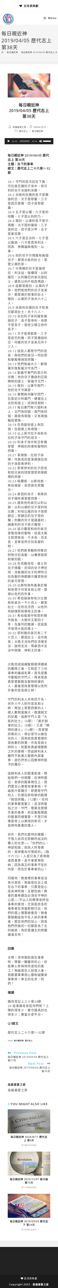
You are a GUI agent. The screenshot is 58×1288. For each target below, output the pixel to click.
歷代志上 (23, 131)
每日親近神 (37, 131)
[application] (29, 141)
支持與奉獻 (31, 6)
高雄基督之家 (19, 127)
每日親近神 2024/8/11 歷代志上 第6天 (29, 1138)
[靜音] (40, 141)
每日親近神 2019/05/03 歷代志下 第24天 (29, 1223)
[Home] (2, 52)
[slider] (47, 141)
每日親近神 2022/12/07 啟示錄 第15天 (29, 1181)
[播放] (8, 141)
